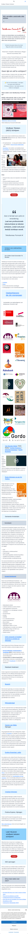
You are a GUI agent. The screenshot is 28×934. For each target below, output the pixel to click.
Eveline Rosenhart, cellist (13, 752)
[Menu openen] (3, 21)
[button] (26, 910)
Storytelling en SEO (7, 901)
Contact (14, 195)
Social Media (6, 149)
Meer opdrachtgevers (6, 824)
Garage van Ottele (11, 725)
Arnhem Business (15, 448)
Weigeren (14, 925)
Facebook (9, 733)
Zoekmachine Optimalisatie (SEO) (11, 902)
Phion (3, 772)
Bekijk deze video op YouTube (9, 120)
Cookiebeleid (11, 932)
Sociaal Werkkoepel (10, 576)
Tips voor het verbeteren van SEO (10, 896)
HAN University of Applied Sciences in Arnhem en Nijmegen (13, 638)
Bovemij (7, 684)
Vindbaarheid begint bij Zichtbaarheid (11, 897)
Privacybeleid (16, 932)
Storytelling (5, 148)
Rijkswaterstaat (10, 703)
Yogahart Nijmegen (11, 792)
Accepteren (14, 922)
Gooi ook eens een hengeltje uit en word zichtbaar (14, 899)
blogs (4, 284)
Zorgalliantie (12, 660)
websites (5, 282)
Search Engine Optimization (17, 144)
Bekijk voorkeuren (14, 929)
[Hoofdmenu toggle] (25, 1)
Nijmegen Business (11, 450)
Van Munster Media (11, 446)
